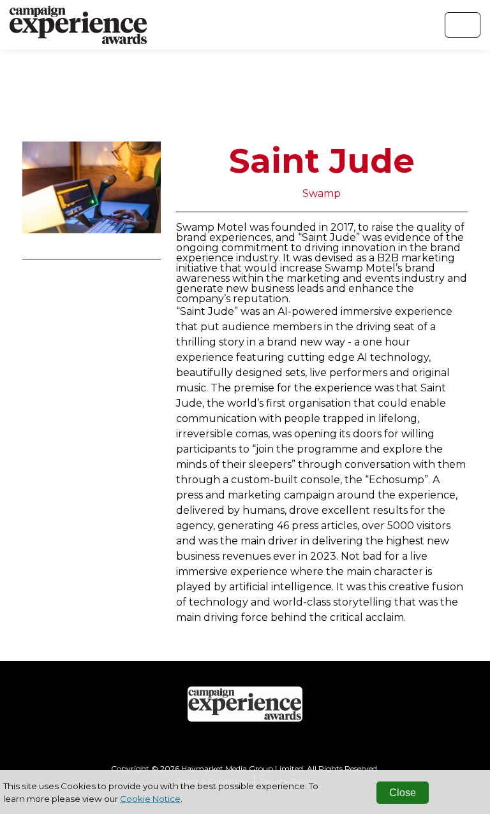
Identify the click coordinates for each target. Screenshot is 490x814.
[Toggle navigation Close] (462, 25)
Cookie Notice (150, 799)
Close (402, 792)
